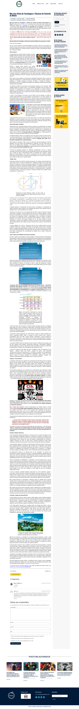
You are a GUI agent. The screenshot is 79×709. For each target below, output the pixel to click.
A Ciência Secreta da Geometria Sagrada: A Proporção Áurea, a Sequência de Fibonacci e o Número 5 (61, 51)
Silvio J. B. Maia (17, 583)
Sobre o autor (40, 3)
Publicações (53, 3)
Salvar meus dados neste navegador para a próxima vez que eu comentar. (27, 636)
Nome (12, 622)
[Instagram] (55, 35)
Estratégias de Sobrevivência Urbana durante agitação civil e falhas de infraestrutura (61, 45)
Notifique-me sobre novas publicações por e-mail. (22, 640)
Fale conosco (38, 692)
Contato (60, 3)
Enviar (56, 22)
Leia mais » (8, 679)
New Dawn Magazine (17, 43)
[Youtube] (62, 35)
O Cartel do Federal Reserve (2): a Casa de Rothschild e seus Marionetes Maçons (61, 62)
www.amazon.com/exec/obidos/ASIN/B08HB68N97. (20, 566)
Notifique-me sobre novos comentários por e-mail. (22, 638)
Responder (15, 586)
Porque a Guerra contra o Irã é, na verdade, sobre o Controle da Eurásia (61, 66)
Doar (47, 3)
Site (11, 631)
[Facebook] (58, 35)
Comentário (13, 607)
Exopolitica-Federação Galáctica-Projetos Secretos (23, 20)
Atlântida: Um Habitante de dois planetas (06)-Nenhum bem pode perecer (61, 71)
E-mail (12, 626)
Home (33, 3)
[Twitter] (60, 35)
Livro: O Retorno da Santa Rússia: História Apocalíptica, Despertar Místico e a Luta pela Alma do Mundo (61, 57)
